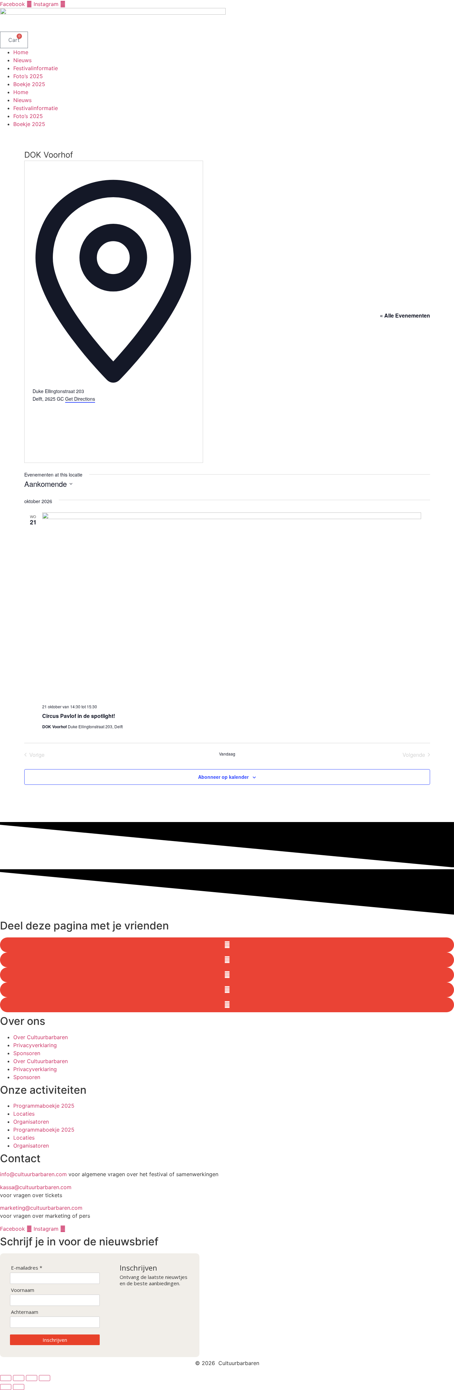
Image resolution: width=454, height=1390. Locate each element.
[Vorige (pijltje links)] (5, 1387)
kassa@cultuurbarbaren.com (35, 1187)
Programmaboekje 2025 (43, 1105)
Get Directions (80, 398)
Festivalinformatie (35, 68)
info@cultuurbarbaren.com (33, 1174)
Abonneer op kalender (223, 776)
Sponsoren (26, 1053)
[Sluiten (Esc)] (44, 1378)
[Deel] (31, 1378)
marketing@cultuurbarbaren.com (41, 1207)
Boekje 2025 (29, 84)
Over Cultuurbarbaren (40, 1037)
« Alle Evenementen (405, 315)
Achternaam (24, 1312)
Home (20, 52)
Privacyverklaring (35, 1045)
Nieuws (22, 60)
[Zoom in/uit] (5, 1378)
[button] (227, 944)
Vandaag (227, 754)
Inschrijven (55, 1339)
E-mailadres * (26, 1268)
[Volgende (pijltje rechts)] (18, 1387)
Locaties (24, 1113)
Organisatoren (31, 1121)
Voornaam (22, 1290)
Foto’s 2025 (28, 76)
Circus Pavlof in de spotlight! (78, 716)
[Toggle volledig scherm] (18, 1378)
